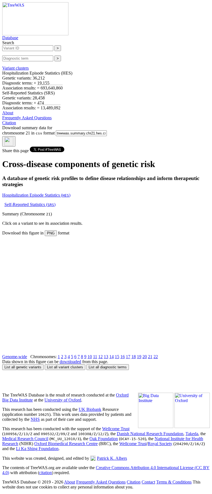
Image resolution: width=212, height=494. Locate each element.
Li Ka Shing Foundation (37, 448)
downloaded (70, 361)
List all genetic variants (22, 367)
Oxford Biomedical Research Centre (66, 443)
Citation (9, 122)
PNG (51, 233)
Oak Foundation (103, 438)
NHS (35, 419)
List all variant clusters (65, 367)
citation (45, 472)
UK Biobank (90, 409)
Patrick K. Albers (112, 458)
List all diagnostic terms (108, 367)
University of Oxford (62, 400)
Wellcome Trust (115, 428)
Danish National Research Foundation (150, 433)
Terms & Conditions (174, 482)
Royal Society (160, 443)
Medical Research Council (25, 438)
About (7, 112)
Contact (148, 482)
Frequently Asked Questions (27, 117)
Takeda (192, 433)
